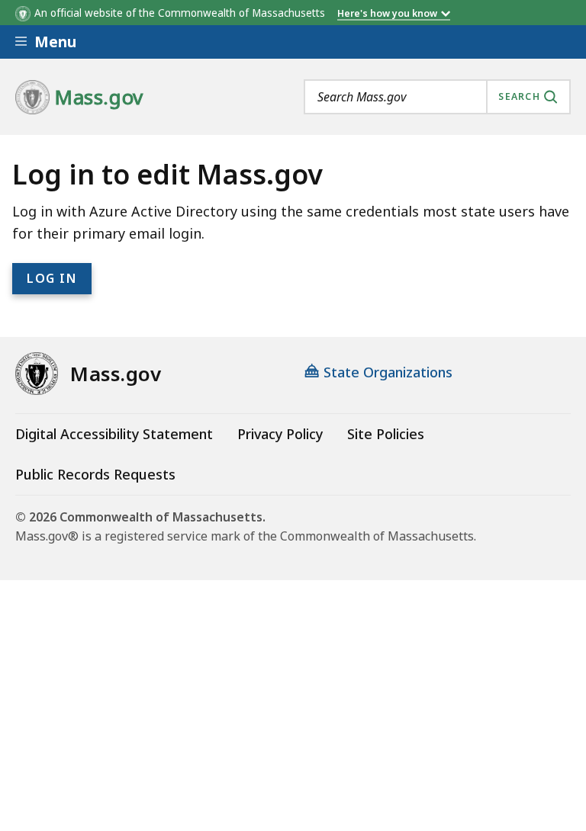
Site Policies (385, 434)
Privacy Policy (280, 434)
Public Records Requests (95, 474)
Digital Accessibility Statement (114, 434)
